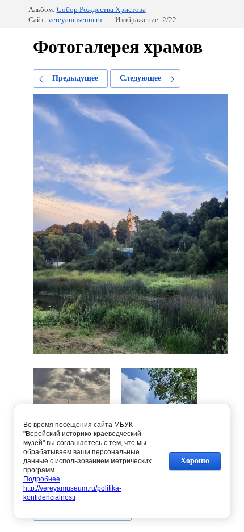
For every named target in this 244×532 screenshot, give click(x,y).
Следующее (140, 78)
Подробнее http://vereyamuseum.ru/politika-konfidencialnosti (72, 488)
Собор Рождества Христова (101, 9)
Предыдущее (75, 78)
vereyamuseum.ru (75, 19)
